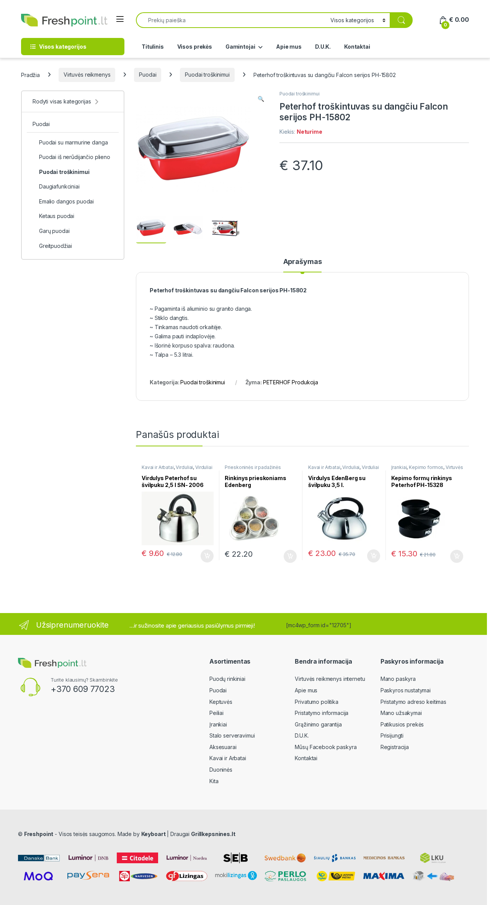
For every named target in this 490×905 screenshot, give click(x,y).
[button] (261, 98)
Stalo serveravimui (232, 735)
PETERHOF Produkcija (290, 382)
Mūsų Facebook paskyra (325, 747)
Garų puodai (54, 231)
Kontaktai (357, 46)
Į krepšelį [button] (204, 555)
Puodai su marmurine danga (73, 142)
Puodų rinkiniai (227, 678)
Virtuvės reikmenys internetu (330, 678)
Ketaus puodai (56, 216)
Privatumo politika (316, 701)
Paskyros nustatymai (406, 690)
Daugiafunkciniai (59, 186)
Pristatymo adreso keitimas (413, 701)
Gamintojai (240, 46)
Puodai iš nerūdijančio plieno (74, 157)
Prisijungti (392, 735)
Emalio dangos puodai (66, 201)
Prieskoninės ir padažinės (253, 467)
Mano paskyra (398, 678)
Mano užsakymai (401, 713)
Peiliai (216, 713)
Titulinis (153, 46)
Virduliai (184, 467)
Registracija (395, 747)
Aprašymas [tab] (302, 262)
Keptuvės (220, 701)
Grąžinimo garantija (318, 724)
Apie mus (289, 46)
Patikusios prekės (402, 724)
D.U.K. (323, 46)
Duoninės (220, 769)
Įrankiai (399, 467)
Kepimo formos (426, 467)
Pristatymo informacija (321, 713)
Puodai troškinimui (207, 74)
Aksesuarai (223, 747)
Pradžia (30, 74)
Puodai (147, 74)
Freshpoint (39, 834)
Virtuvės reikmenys (87, 74)
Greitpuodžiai (55, 246)
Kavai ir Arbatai (158, 467)
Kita (213, 781)
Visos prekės (194, 46)
